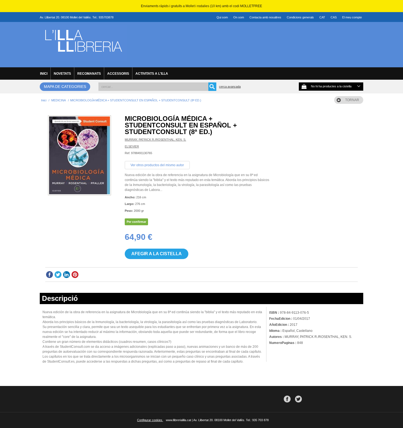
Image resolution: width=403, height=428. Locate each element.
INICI (43, 74)
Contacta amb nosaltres (265, 17)
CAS (334, 17)
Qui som (222, 17)
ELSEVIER (132, 146)
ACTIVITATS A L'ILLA (151, 74)
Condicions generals (300, 17)
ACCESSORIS (118, 74)
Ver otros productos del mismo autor (157, 165)
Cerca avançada (230, 86)
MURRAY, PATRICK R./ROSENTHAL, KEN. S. (155, 139)
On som (238, 17)
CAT (322, 17)
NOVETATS (62, 74)
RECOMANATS (89, 74)
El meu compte (352, 17)
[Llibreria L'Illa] (83, 58)
